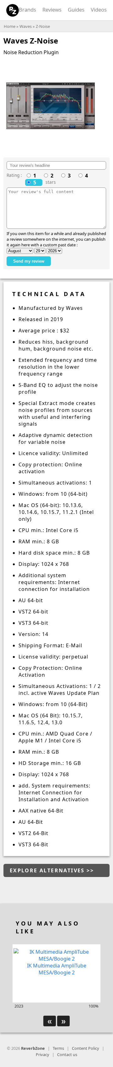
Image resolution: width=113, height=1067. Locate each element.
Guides (76, 9)
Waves (25, 26)
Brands (27, 9)
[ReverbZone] (13, 10)
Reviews (52, 9)
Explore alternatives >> (52, 870)
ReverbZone (33, 1048)
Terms (58, 1048)
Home (9, 26)
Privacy (42, 1054)
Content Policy (85, 1048)
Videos (99, 9)
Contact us (67, 1054)
